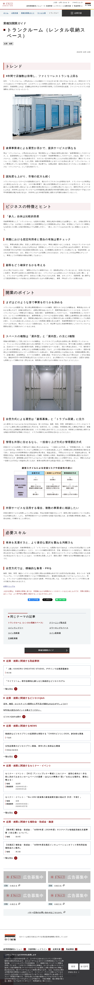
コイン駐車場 (55, 633)
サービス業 (41, 13)
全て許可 (84, 966)
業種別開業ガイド (27, 13)
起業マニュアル (9, 586)
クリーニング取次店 (57, 623)
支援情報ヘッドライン (37, 949)
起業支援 (14, 13)
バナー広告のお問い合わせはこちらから (45, 913)
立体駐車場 (13, 638)
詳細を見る (72, 972)
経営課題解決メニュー (12, 949)
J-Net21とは (76, 2)
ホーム (5, 13)
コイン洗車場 (13, 633)
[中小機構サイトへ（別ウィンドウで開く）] (88, 4)
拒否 (73, 966)
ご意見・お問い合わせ (60, 2)
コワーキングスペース (58, 628)
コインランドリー (15, 628)
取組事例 (70, 949)
